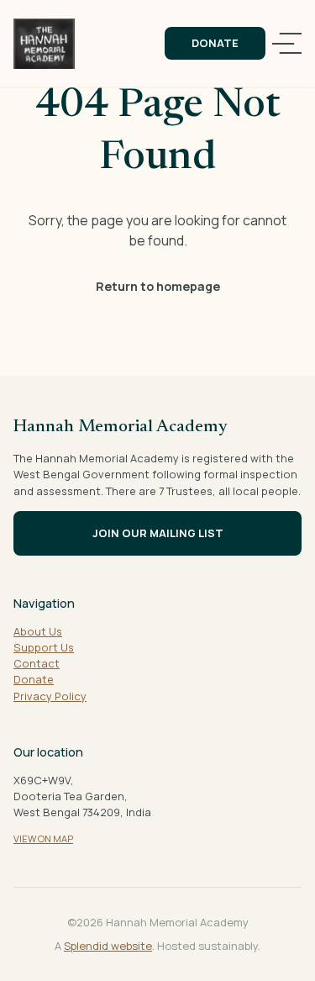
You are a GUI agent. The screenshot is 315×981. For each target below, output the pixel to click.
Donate (215, 42)
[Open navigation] (287, 43)
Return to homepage (158, 286)
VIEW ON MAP (43, 838)
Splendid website (108, 945)
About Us (37, 631)
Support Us (43, 647)
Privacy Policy (50, 696)
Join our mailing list (157, 533)
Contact (36, 663)
